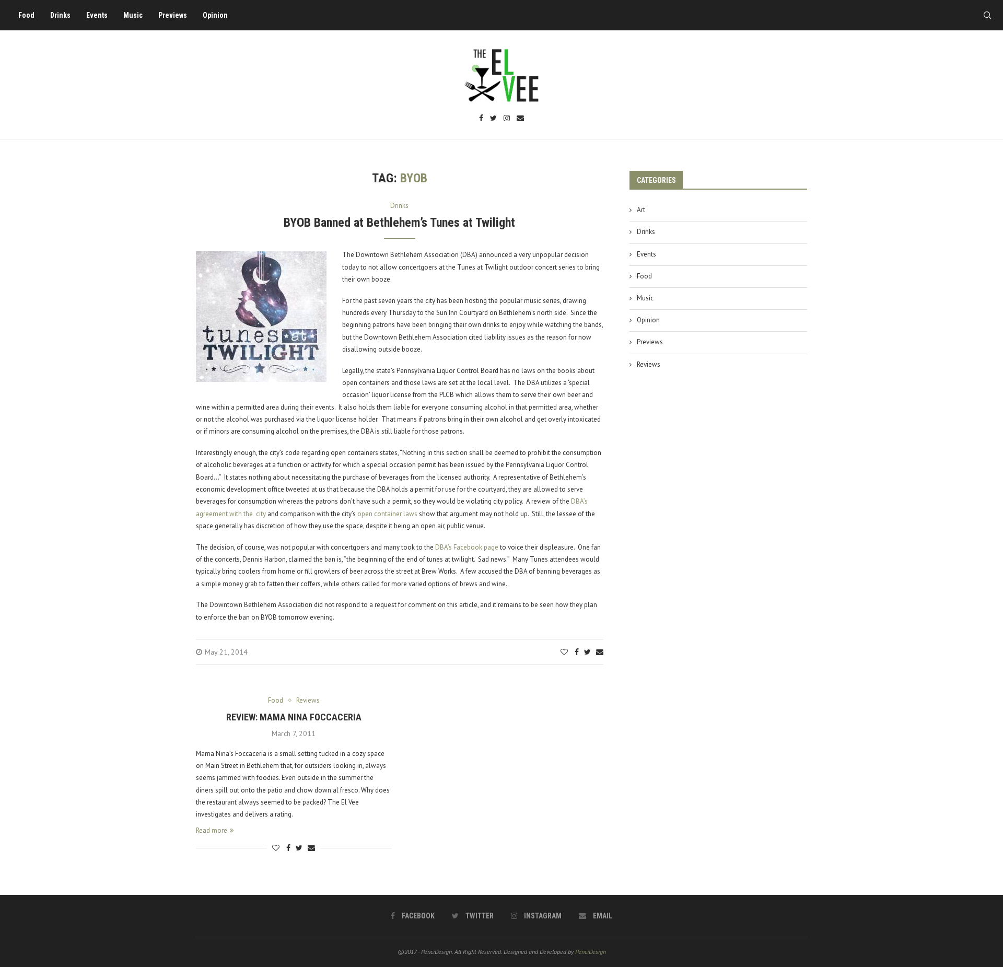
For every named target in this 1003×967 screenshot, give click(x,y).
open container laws (387, 513)
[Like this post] (564, 652)
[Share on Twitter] (587, 652)
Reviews (648, 364)
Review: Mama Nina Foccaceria (293, 717)
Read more (211, 830)
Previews (172, 15)
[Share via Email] (599, 652)
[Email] (520, 118)
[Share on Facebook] (577, 652)
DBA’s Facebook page (466, 547)
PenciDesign (590, 952)
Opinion (215, 15)
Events (97, 15)
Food (26, 15)
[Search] (987, 15)
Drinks (60, 15)
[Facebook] (481, 118)
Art (641, 209)
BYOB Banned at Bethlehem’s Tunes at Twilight (399, 222)
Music (133, 15)
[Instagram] (507, 118)
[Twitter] (493, 118)
